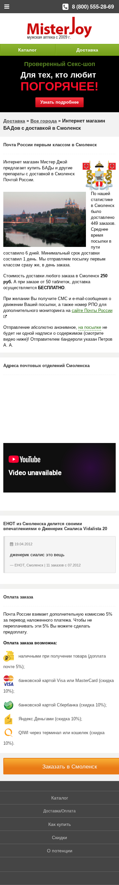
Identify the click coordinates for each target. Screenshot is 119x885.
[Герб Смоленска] (99, 175)
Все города (43, 120)
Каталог (27, 49)
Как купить (59, 824)
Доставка (87, 49)
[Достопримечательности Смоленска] (44, 219)
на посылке (89, 327)
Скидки (59, 837)
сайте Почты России (92, 310)
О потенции (59, 850)
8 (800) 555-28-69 (93, 6)
